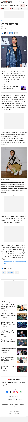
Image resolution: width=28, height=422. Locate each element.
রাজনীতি (11, 5)
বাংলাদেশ (6, 5)
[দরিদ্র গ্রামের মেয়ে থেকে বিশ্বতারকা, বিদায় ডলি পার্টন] (22, 325)
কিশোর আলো (10, 382)
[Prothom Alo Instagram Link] (14, 392)
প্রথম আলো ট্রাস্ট (22, 382)
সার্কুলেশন (16, 404)
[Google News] (21, 392)
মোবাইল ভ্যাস (21, 385)
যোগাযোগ (10, 407)
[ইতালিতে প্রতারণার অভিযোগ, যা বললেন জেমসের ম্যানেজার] (22, 342)
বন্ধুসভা (4, 385)
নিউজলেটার (16, 407)
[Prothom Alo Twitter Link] (11, 392)
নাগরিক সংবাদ (4, 382)
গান (2, 21)
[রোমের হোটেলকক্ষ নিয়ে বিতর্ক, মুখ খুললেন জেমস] (22, 351)
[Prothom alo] (6, 2)
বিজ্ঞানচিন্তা (16, 382)
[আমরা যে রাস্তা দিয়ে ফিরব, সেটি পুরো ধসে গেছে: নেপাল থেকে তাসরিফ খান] (22, 307)
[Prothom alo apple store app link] (18, 399)
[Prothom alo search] (20, 2)
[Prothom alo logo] (14, 380)
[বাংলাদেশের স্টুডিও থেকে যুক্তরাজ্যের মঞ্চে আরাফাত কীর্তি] (22, 316)
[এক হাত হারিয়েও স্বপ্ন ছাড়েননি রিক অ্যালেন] (22, 369)
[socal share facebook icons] (2, 33)
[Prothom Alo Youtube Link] (18, 392)
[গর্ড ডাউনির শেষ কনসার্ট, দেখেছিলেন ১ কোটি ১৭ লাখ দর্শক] (22, 333)
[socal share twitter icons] (5, 33)
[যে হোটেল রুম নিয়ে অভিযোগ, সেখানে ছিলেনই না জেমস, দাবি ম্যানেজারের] (22, 360)
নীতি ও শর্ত (22, 404)
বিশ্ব (14, 5)
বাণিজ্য (17, 5)
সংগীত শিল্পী (10, 272)
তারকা (17, 272)
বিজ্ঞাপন (11, 404)
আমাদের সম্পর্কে (5, 404)
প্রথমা (17, 385)
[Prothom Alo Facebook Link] (7, 392)
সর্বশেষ (2, 5)
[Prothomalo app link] (9, 399)
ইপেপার (13, 385)
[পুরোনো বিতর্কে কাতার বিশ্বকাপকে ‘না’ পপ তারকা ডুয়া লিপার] (23, 87)
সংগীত (4, 272)
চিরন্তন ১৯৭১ (8, 385)
